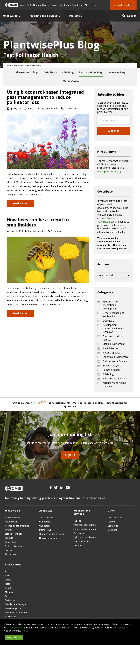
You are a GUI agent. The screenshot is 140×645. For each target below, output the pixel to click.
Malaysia (9, 592)
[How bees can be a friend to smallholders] (48, 259)
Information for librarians (85, 529)
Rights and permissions (84, 537)
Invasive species (111, 352)
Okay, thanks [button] (14, 637)
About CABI (25, 5)
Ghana (8, 579)
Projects (9, 537)
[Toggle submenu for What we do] (19, 16)
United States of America (17, 612)
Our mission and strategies (52, 534)
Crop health (108, 320)
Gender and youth (112, 365)
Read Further (21, 203)
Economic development (115, 356)
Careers (54, 5)
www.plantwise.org (109, 171)
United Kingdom (13, 608)
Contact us (65, 5)
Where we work (12, 517)
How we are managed (49, 538)
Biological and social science (15, 548)
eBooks (77, 520)
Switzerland (10, 600)
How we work (11, 521)
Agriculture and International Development (110, 305)
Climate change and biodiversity (113, 314)
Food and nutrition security (112, 338)
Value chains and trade (114, 378)
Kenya (8, 587)
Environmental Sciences (115, 361)
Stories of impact (13, 533)
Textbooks (78, 545)
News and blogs (41, 5)
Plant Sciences (110, 348)
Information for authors (84, 524)
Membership (45, 529)
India (7, 583)
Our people (10, 554)
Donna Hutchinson (105, 220)
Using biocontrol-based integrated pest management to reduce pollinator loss (45, 97)
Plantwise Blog (17, 627)
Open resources (81, 533)
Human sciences (111, 369)
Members (77, 5)
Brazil (8, 571)
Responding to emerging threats (17, 527)
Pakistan (9, 596)
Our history (44, 525)
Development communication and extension (113, 328)
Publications (11, 542)
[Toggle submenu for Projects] (82, 16)
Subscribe (114, 130)
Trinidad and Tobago (15, 604)
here (24, 630)
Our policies (45, 521)
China (8, 575)
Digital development (113, 343)
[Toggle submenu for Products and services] (59, 16)
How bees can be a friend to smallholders (38, 222)
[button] (51, 487)
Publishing (108, 374)
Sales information (81, 541)
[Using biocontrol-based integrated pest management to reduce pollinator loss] (48, 141)
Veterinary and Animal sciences (114, 384)
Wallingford (10, 616)
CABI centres (89, 5)
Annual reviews (46, 517)
